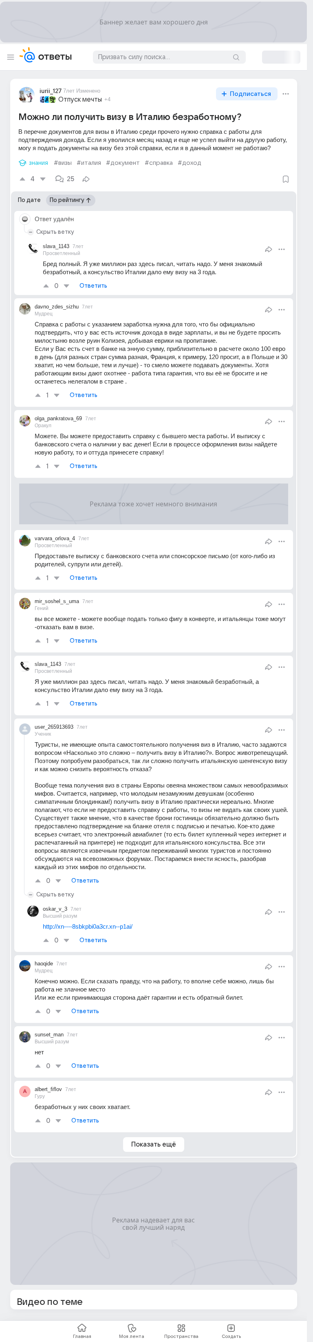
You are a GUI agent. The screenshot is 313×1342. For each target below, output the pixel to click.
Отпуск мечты (80, 99)
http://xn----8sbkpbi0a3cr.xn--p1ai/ (87, 926)
